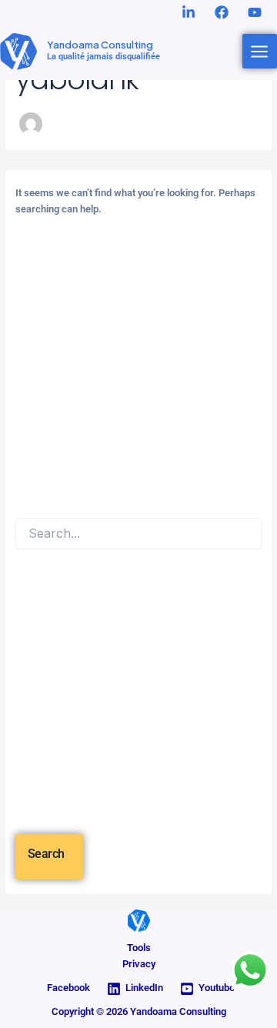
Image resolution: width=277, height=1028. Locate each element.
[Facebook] (222, 12)
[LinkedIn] (188, 12)
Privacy (138, 964)
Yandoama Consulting (100, 44)
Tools (139, 947)
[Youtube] (255, 12)
